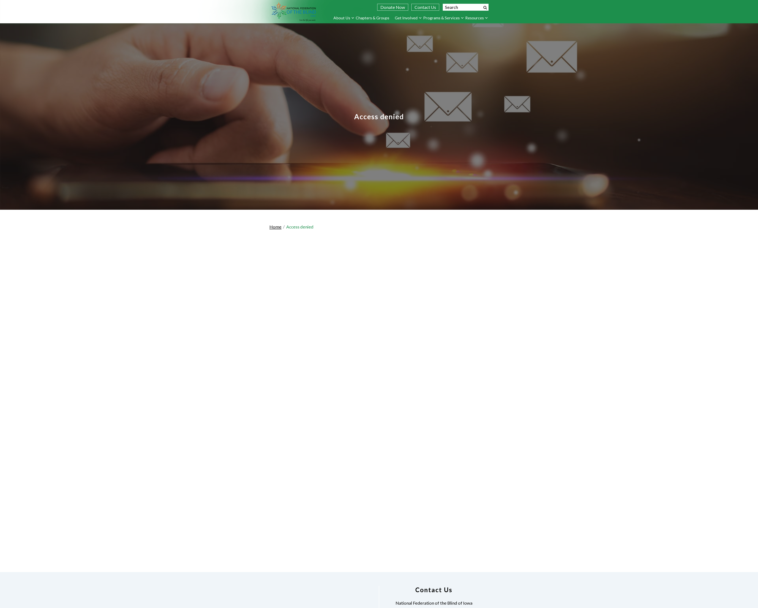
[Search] (485, 7)
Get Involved (406, 17)
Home (275, 226)
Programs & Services (441, 17)
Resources (474, 17)
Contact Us (425, 7)
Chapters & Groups (372, 17)
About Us (341, 17)
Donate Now (392, 7)
